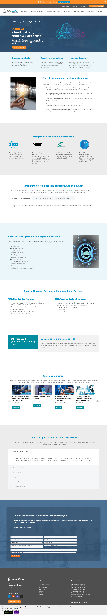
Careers (75, 6)
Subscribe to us (14, 601)
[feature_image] (21, 390)
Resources (42, 589)
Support (83, 6)
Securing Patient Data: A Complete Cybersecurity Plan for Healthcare (84, 398)
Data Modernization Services (78, 587)
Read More (16, 407)
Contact (41, 593)
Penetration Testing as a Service (79, 593)
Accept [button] (16, 612)
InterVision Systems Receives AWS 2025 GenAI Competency (63, 398)
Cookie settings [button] (8, 612)
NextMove (66, 6)
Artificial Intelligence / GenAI (78, 584)
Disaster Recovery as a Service (78, 589)
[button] (97, 400)
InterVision (22, 402)
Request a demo (19, 47)
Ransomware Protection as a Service (80, 594)
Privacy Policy (83, 602)
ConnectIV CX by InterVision (79, 586)
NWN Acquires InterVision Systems (41, 397)
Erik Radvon (87, 402)
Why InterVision (43, 587)
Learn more (64, 2)
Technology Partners (44, 584)
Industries (41, 586)
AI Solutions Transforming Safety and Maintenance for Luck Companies (21, 398)
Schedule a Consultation (96, 6)
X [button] (105, 1)
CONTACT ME (15, 556)
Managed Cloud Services (77, 591)
